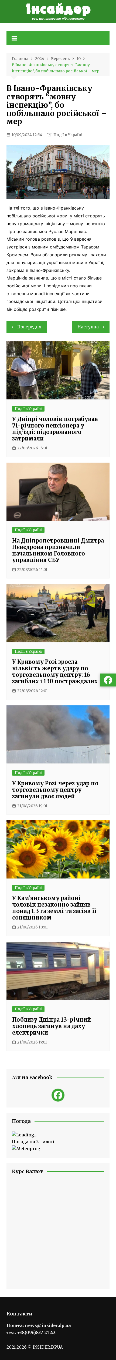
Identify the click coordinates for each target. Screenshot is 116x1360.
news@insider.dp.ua (48, 1325)
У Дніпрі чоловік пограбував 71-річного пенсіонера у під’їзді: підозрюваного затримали (55, 429)
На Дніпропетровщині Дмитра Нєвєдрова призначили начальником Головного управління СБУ (58, 550)
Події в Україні (67, 134)
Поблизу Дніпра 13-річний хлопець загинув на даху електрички (51, 1026)
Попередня (29, 326)
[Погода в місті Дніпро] (58, 1135)
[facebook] (58, 1095)
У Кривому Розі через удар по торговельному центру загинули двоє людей (55, 790)
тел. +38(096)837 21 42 (31, 1332)
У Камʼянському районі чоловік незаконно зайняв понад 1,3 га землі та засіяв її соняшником (54, 908)
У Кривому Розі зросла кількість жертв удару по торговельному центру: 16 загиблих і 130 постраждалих (55, 671)
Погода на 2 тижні (33, 1141)
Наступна (88, 326)
